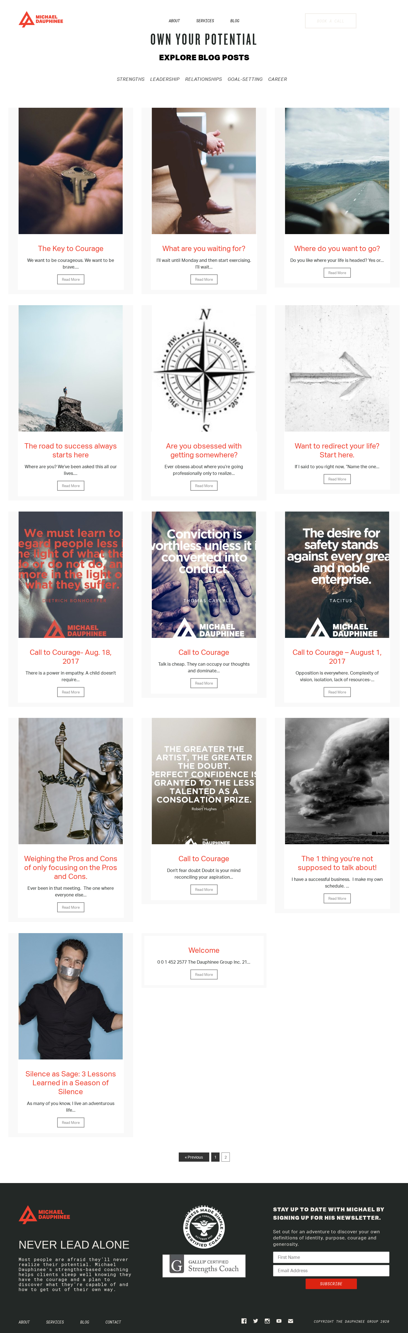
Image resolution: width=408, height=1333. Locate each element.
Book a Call (330, 21)
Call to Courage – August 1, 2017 (337, 656)
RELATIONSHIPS (203, 79)
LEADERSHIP (165, 79)
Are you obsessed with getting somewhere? (204, 450)
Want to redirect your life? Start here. (337, 450)
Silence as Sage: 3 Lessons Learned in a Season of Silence (71, 1082)
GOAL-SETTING (245, 79)
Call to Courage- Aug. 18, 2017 (71, 656)
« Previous (194, 1157)
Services (205, 20)
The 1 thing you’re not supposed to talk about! (337, 863)
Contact (113, 1322)
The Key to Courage (71, 248)
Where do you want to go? (337, 248)
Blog (234, 20)
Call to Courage (203, 652)
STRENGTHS (131, 79)
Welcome (204, 950)
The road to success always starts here (70, 450)
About (174, 20)
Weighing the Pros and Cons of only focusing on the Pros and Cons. (70, 867)
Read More (71, 279)
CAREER (277, 79)
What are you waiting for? (203, 248)
